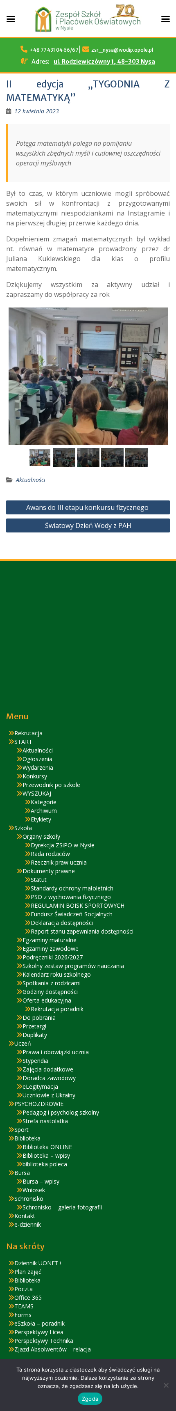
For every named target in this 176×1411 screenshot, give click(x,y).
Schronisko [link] (28, 1198)
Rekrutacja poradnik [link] (57, 1009)
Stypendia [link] (35, 1061)
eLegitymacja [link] (40, 1086)
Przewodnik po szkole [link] (51, 785)
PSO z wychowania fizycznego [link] (71, 897)
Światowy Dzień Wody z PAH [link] (88, 525)
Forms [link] (23, 1315)
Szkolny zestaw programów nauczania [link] (73, 966)
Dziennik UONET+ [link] (38, 1263)
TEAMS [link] (24, 1306)
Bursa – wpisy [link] (41, 1181)
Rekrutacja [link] (28, 733)
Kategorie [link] (43, 802)
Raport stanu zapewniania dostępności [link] (82, 931)
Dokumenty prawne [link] (49, 871)
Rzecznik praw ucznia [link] (59, 862)
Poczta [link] (23, 1289)
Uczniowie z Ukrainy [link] (49, 1095)
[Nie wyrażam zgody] (166, 1385)
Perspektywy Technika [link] (43, 1340)
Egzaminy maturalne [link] (50, 940)
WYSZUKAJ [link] (37, 793)
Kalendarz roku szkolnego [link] (57, 974)
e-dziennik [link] (27, 1224)
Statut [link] (39, 879)
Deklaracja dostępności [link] (62, 923)
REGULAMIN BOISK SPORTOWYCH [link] (77, 905)
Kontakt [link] (24, 1216)
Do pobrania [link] (39, 1017)
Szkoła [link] (23, 828)
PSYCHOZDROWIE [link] (38, 1104)
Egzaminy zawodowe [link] (51, 948)
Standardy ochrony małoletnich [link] (72, 888)
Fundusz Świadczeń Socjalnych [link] (72, 914)
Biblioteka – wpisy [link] (46, 1155)
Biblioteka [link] (27, 1138)
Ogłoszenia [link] (37, 759)
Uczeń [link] (22, 1043)
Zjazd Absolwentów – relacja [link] (52, 1349)
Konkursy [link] (35, 776)
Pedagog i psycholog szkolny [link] (61, 1112)
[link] (36, 111)
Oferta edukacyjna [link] (47, 1000)
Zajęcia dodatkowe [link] (48, 1069)
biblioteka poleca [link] (45, 1164)
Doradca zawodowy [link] (49, 1078)
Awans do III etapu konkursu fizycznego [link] (88, 507)
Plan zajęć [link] (27, 1272)
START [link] (23, 742)
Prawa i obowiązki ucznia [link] (56, 1052)
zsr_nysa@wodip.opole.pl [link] (122, 50)
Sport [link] (21, 1129)
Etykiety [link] (41, 819)
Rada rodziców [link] (50, 854)
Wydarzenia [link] (38, 767)
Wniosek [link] (34, 1190)
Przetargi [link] (34, 1026)
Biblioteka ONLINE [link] (47, 1147)
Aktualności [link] (30, 480)
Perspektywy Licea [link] (38, 1332)
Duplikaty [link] (35, 1035)
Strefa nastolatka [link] (45, 1121)
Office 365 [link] (28, 1297)
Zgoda (90, 1398)
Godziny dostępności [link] (50, 992)
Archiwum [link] (44, 810)
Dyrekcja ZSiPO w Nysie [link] (63, 845)
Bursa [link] (22, 1173)
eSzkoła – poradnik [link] (39, 1323)
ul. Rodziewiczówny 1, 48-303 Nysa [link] (104, 61)
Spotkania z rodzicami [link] (52, 983)
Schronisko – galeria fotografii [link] (62, 1207)
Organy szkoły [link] (41, 836)
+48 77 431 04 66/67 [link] (53, 50)
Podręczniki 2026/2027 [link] (53, 957)
